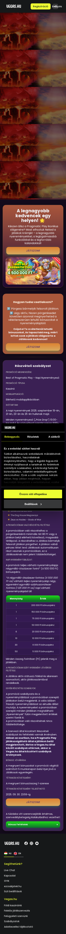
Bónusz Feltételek (18, 824)
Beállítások (31, 503)
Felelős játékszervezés (17, 910)
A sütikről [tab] (54, 436)
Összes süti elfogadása (33, 494)
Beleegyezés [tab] (11, 436)
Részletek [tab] (33, 436)
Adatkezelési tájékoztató (18, 926)
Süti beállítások (13, 891)
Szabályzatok (11, 921)
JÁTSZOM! (33, 251)
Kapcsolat (10, 875)
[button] (41, 6)
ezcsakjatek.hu (12, 886)
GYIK (6, 881)
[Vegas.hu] (13, 6)
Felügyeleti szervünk (16, 916)
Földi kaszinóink (13, 905)
